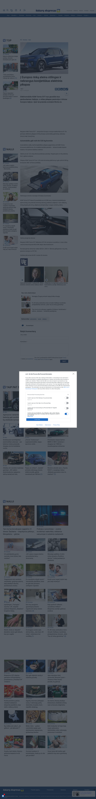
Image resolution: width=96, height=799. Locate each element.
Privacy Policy (56, 424)
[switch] (67, 398)
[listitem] (48, 394)
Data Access (48, 424)
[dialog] (48, 399)
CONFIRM (37, 419)
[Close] (74, 374)
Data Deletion (39, 424)
